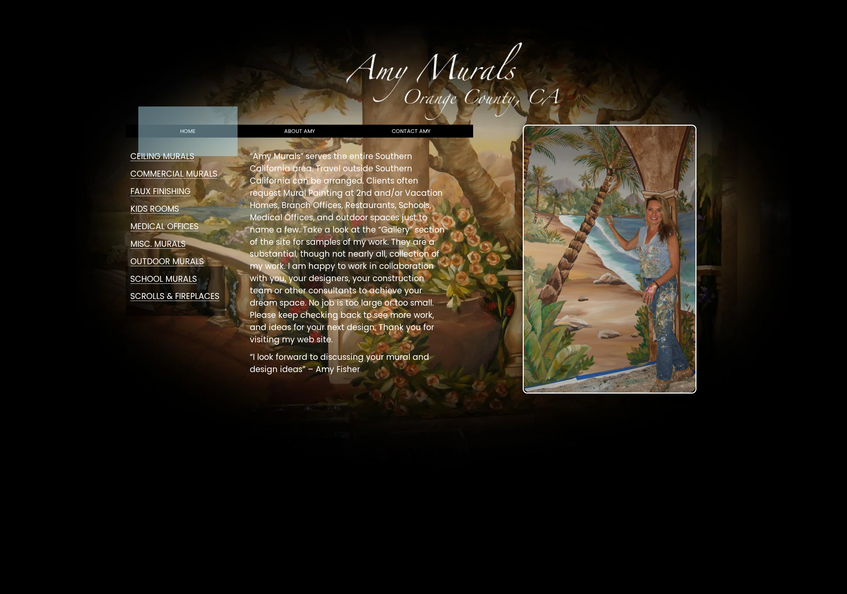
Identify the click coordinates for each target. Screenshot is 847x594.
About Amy (192, 11)
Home (102, 11)
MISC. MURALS (158, 244)
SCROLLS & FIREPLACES (174, 296)
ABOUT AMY (299, 131)
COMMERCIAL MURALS (173, 174)
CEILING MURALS (162, 156)
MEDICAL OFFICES (164, 226)
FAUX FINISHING (160, 191)
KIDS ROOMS (154, 209)
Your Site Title (50, 11)
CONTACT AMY (411, 131)
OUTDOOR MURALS (167, 261)
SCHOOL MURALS (163, 279)
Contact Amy (143, 11)
